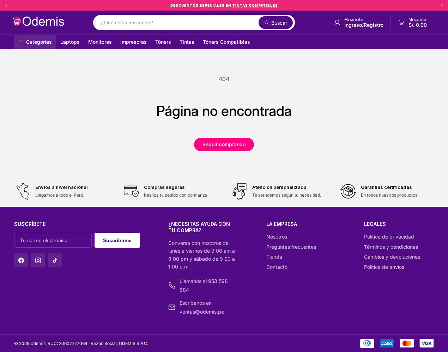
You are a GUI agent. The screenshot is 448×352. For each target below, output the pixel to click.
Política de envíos (384, 267)
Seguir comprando (224, 144)
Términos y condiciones (391, 247)
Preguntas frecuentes (291, 247)
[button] (412, 22)
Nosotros (276, 237)
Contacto (276, 267)
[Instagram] (38, 260)
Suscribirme (117, 240)
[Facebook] (21, 260)
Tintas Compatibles (255, 5)
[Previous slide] (6, 5)
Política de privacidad (389, 237)
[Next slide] (442, 5)
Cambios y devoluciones (392, 257)
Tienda (274, 257)
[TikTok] (55, 260)
